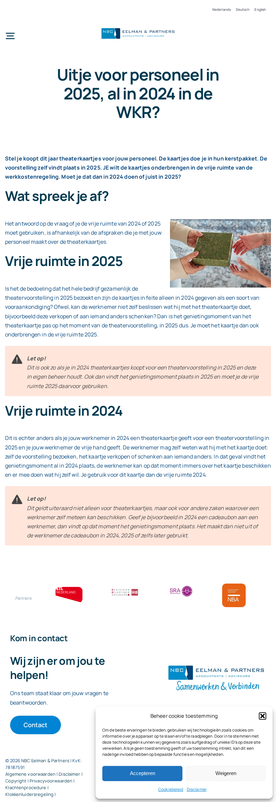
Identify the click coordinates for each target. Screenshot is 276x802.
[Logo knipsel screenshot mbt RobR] (138, 28)
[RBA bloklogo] (125, 589)
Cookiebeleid (170, 789)
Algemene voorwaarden (30, 774)
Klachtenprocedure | (26, 787)
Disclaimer (197, 789)
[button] (262, 716)
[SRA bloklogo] (181, 586)
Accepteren (142, 773)
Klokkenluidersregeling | (30, 794)
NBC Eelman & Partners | (46, 761)
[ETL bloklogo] (69, 589)
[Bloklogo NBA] (234, 586)
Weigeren (225, 773)
